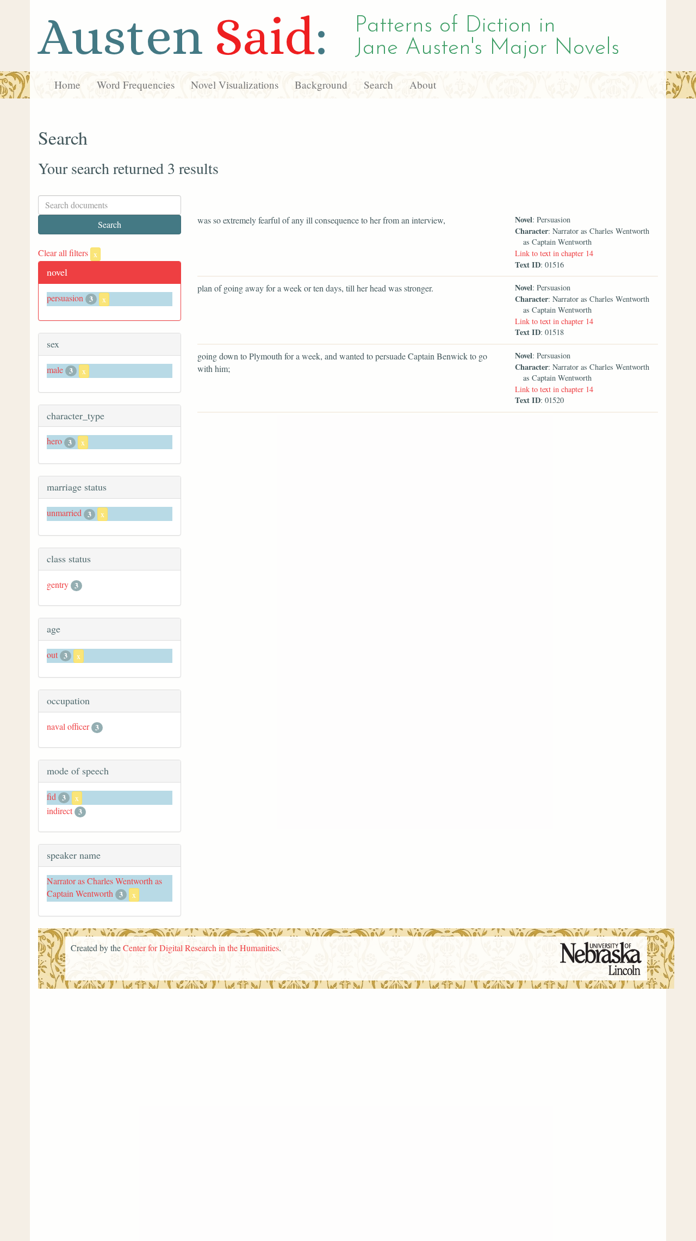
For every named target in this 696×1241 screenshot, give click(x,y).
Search (378, 84)
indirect (59, 810)
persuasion (65, 297)
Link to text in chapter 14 (554, 253)
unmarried (64, 512)
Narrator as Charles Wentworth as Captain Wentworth (104, 887)
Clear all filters (67, 252)
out (52, 654)
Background (321, 84)
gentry (58, 584)
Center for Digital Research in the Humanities (201, 947)
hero (54, 440)
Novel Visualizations (234, 84)
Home (67, 84)
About (422, 84)
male (55, 369)
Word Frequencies (136, 84)
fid (51, 796)
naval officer (68, 726)
